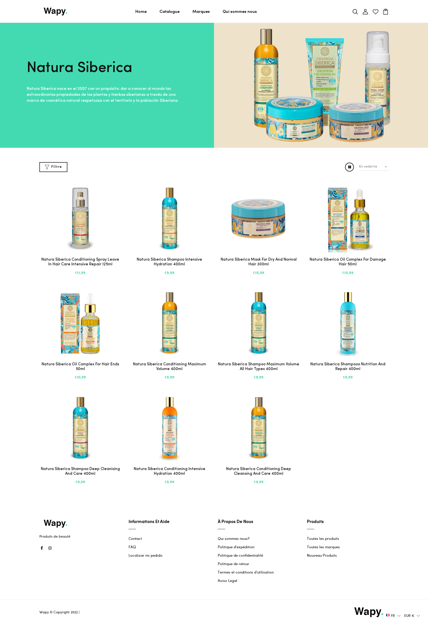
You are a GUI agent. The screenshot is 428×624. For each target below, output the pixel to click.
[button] (393, 615)
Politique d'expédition (236, 546)
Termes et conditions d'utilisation (246, 572)
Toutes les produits (323, 538)
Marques (201, 11)
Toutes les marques (323, 546)
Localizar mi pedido (145, 555)
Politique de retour (233, 563)
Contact (135, 538)
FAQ (132, 546)
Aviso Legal (227, 580)
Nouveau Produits (322, 555)
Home (141, 11)
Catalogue (170, 11)
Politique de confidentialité (240, 555)
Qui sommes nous (240, 11)
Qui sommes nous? (233, 538)
